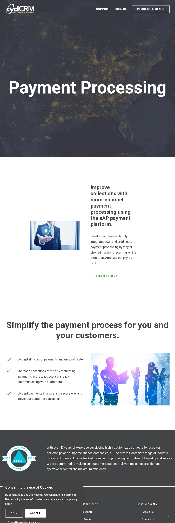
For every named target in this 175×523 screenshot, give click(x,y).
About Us (148, 511)
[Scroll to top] (168, 516)
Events (87, 519)
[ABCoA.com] (19, 458)
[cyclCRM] (20, 9)
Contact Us (148, 519)
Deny (17, 513)
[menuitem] (104, 9)
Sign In (120, 9)
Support (103, 9)
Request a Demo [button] (107, 276)
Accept (38, 513)
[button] (149, 9)
